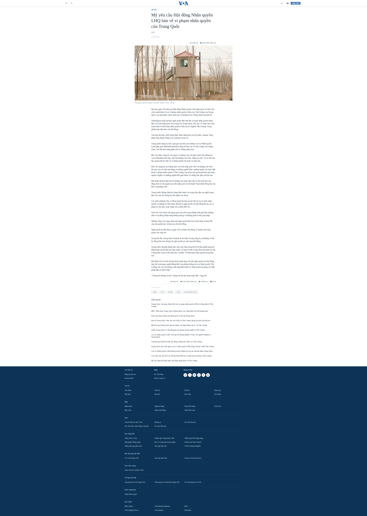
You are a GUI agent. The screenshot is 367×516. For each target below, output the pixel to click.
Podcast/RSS (129, 378)
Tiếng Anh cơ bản (131, 438)
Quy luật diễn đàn (161, 458)
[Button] (194, 43)
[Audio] (282, 3)
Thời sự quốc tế (159, 378)
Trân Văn (217, 406)
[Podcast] (203, 375)
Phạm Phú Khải (189, 406)
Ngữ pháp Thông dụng (132, 442)
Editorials (187, 510)
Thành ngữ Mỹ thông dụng (193, 438)
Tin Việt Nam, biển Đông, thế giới (137, 426)
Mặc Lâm (128, 410)
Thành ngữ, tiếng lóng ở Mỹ (164, 438)
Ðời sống (187, 394)
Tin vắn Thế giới (160, 426)
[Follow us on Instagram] (199, 375)
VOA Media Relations (162, 506)
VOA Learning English (192, 446)
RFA (186, 506)
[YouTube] (288, 3)
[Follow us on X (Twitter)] (190, 375)
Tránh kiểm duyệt (131, 494)
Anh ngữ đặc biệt (161, 446)
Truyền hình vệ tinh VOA (133, 422)
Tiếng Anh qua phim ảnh (133, 446)
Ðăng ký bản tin (130, 374)
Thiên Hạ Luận (189, 410)
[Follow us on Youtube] (194, 375)
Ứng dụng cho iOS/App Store (135, 482)
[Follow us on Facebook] (185, 375)
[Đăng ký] (208, 375)
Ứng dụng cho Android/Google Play (167, 482)
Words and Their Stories (192, 442)
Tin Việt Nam (159, 374)
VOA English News (131, 510)
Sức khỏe (217, 394)
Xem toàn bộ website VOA (134, 470)
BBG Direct (129, 506)
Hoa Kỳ (157, 394)
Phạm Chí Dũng (160, 410)
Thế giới (154, 10)
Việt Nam (128, 390)
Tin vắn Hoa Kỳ (190, 422)
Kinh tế (187, 390)
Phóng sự (158, 422)
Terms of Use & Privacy (192, 458)
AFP (153, 32)
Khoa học (217, 390)
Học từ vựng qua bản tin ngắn (165, 442)
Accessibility (159, 510)
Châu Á (157, 390)
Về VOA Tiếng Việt (131, 458)
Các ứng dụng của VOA (192, 482)
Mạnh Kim (128, 406)
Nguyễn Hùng (159, 406)
